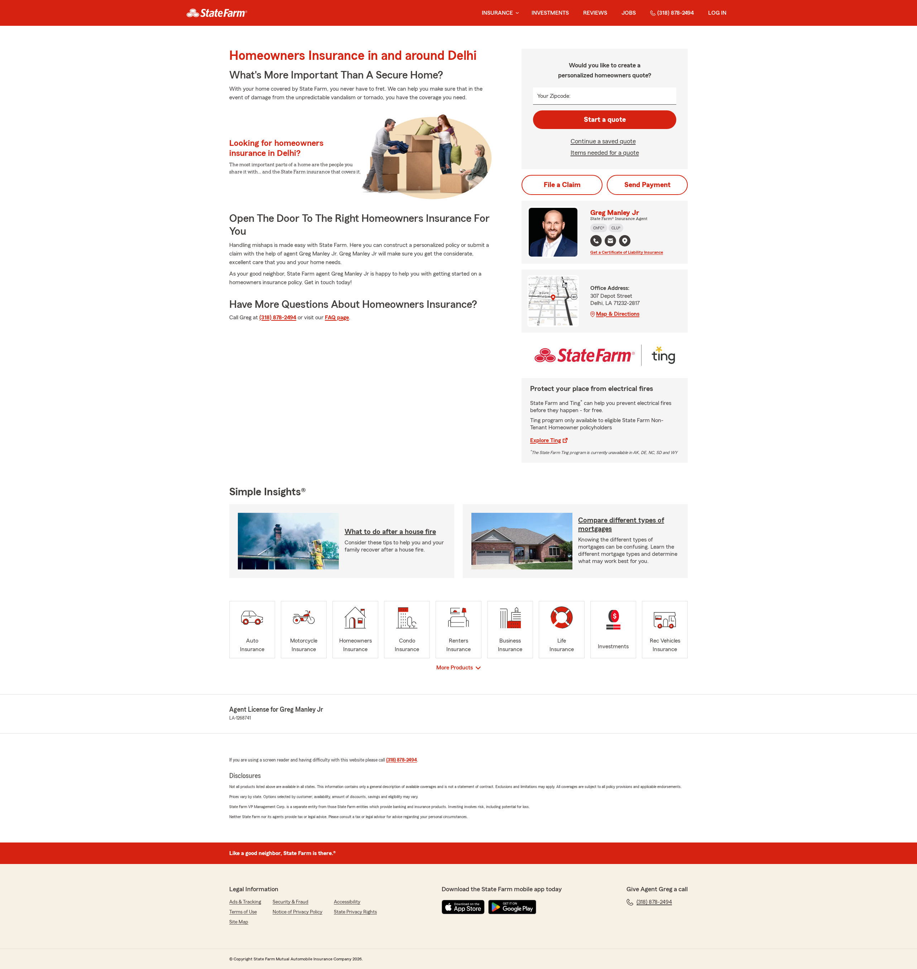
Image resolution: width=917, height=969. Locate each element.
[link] (216, 13)
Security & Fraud (290, 901)
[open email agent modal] (610, 241)
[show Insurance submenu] (516, 13)
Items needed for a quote (605, 152)
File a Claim (562, 184)
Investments (550, 13)
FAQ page (337, 317)
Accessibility (347, 901)
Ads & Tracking (245, 901)
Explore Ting (545, 440)
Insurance (497, 13)
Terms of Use (243, 912)
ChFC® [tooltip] (598, 228)
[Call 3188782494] (596, 241)
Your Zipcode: (554, 96)
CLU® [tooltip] (615, 228)
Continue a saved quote (603, 141)
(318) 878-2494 (675, 13)
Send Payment (647, 184)
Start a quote (605, 119)
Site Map (238, 922)
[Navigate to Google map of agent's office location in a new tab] (624, 241)
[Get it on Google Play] (512, 907)
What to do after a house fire (390, 531)
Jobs (628, 13)
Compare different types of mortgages (621, 525)
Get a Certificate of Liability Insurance (626, 252)
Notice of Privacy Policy (297, 912)
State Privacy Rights (355, 912)
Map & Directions (617, 314)
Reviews (595, 13)
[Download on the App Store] (463, 907)
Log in (717, 13)
